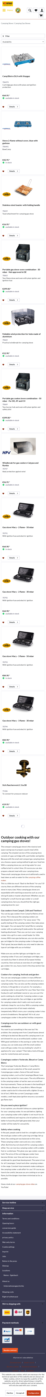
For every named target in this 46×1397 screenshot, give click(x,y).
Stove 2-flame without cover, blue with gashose (20, 141)
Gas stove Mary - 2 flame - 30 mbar (18, 591)
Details (12, 107)
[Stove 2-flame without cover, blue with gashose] (23, 124)
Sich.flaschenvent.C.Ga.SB (14, 785)
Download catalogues (29, 1367)
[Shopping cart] (40, 15)
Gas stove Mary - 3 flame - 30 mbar (18, 720)
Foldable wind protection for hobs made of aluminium (21, 335)
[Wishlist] (35, 10)
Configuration (33, 1393)
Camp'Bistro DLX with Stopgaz (16, 76)
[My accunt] (41, 10)
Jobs (4, 1256)
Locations (6, 1270)
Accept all (20, 1393)
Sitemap (5, 1266)
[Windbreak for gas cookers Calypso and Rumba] (23, 446)
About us (5, 1281)
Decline (10, 1393)
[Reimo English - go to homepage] (7, 3)
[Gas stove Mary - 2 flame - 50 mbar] (23, 510)
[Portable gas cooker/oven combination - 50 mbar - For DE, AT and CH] (23, 381)
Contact (15, 1371)
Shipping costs (8, 1292)
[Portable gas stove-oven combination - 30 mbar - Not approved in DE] (23, 252)
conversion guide (9, 1228)
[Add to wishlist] (3, 106)
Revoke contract (10, 1350)
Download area (15, 1363)
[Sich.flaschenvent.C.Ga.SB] (23, 768)
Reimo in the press (9, 1261)
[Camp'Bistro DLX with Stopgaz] (23, 59)
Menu (10, 10)
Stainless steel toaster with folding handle (21, 205)
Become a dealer (13, 1367)
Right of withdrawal (10, 1297)
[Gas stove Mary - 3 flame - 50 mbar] (23, 639)
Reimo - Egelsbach (11, 1275)
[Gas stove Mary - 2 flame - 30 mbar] (23, 575)
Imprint (5, 1251)
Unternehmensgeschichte (14, 1286)
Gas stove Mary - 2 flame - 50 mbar (18, 527)
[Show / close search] (29, 10)
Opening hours (8, 1223)
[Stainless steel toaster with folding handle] (23, 188)
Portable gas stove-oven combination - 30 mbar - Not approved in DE (21, 270)
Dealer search (29, 1363)
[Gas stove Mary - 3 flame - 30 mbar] (23, 704)
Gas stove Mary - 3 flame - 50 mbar (18, 656)
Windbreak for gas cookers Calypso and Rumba (20, 464)
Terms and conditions (10, 1218)
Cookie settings (8, 1247)
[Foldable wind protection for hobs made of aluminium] (23, 317)
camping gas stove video (25, 1184)
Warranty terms (8, 1242)
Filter (7, 36)
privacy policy (7, 1237)
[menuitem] (7, 10)
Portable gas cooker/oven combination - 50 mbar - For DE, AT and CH (21, 399)
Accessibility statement (11, 1233)
